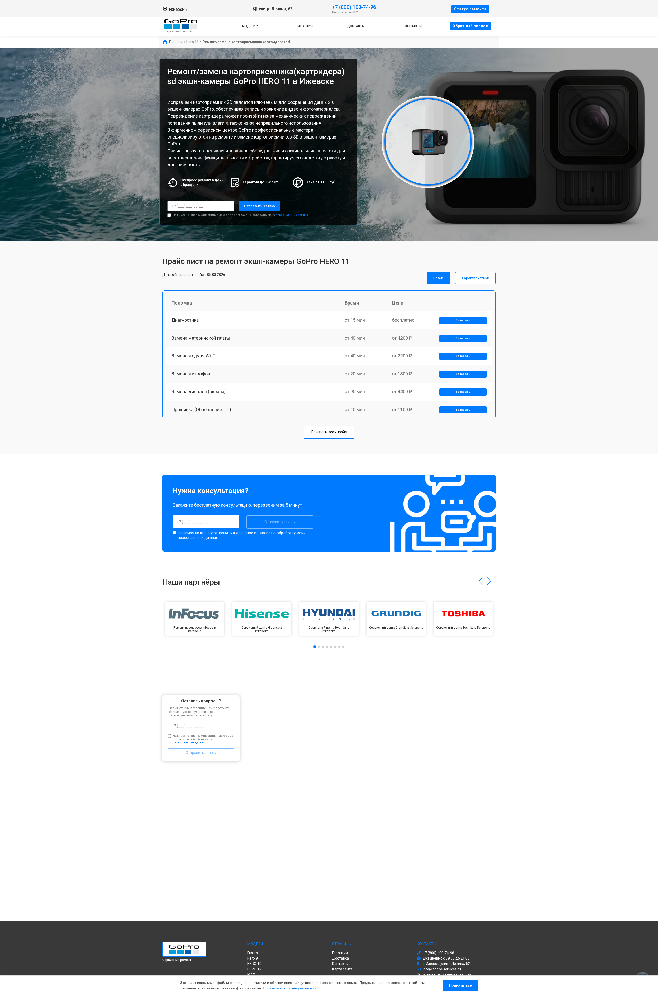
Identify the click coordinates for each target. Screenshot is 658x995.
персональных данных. (292, 215)
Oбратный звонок (470, 26)
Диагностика (185, 320)
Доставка (355, 26)
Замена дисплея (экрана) (198, 391)
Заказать (463, 320)
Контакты (413, 26)
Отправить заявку (259, 206)
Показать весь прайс (329, 432)
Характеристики (475, 278)
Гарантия (305, 26)
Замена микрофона (192, 373)
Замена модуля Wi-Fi (193, 355)
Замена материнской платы (200, 338)
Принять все (460, 985)
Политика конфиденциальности (289, 988)
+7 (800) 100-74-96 (354, 7)
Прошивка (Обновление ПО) (201, 409)
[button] (480, 581)
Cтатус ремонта (470, 9)
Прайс (438, 278)
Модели (248, 26)
